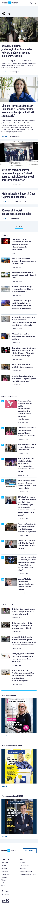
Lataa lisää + (19, 227)
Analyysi (10, 202)
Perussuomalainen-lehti (28, 874)
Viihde (3, 886)
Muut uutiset (5, 185)
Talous (3, 865)
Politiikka (4, 72)
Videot (3, 880)
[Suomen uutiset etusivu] (9, 3)
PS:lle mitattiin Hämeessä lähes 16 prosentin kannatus (18, 195)
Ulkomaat (4, 871)
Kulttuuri (4, 877)
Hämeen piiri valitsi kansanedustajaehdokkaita (16, 212)
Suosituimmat (24, 865)
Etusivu (22, 862)
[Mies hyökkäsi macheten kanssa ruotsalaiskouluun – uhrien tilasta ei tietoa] (5, 276)
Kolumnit (4, 883)
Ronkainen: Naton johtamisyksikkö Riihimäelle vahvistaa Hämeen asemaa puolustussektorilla (16, 51)
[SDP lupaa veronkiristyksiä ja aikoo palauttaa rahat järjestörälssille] (11, 448)
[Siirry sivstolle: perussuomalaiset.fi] (9, 900)
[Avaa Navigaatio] (35, 3)
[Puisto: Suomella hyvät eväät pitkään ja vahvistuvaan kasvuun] (5, 367)
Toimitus (23, 868)
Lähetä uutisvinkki (26, 871)
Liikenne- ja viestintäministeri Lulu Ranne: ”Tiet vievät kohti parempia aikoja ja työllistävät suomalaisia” (17, 110)
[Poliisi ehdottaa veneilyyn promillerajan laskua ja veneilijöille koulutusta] (5, 338)
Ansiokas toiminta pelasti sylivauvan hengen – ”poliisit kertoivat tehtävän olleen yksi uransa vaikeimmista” (17, 175)
